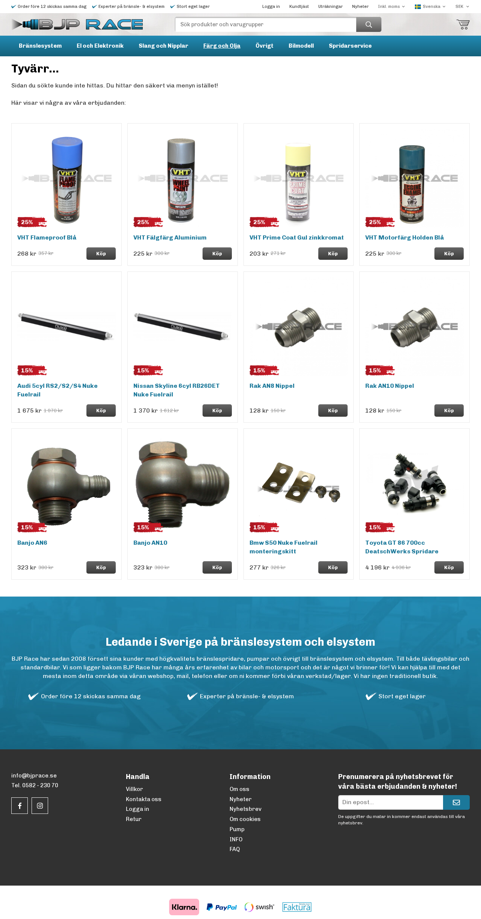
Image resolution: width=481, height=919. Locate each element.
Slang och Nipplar (163, 45)
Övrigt (265, 45)
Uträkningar (330, 6)
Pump (237, 829)
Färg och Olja (221, 45)
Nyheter (360, 6)
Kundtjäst (299, 6)
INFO (236, 839)
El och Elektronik (100, 45)
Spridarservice (350, 45)
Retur (134, 819)
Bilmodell (301, 45)
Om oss (240, 789)
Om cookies (245, 819)
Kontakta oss (144, 799)
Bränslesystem (40, 45)
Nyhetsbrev (246, 809)
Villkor (134, 789)
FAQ (235, 849)
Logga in (271, 6)
